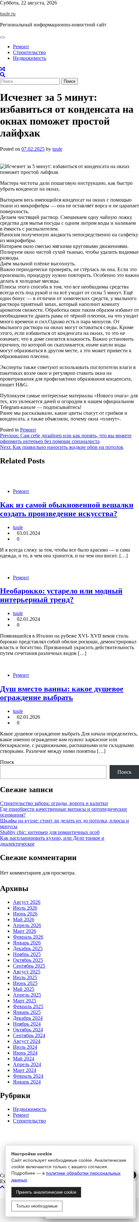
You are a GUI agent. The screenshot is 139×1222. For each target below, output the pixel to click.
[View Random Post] (2, 69)
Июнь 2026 (25, 913)
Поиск (7, 762)
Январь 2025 (27, 1012)
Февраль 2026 (28, 937)
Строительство (29, 52)
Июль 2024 (25, 1047)
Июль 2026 (25, 908)
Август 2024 (26, 1041)
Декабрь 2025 (28, 948)
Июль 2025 (25, 977)
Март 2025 (24, 1000)
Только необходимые (37, 1206)
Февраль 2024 (28, 1076)
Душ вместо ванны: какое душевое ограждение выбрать (61, 693)
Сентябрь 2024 (29, 1035)
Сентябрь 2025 (29, 966)
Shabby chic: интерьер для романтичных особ (50, 832)
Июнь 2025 (25, 983)
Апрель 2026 (27, 925)
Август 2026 (26, 902)
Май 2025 (23, 989)
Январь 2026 (27, 942)
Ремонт (21, 46)
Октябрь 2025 (28, 960)
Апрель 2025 (27, 995)
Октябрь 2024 (28, 1029)
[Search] (2, 75)
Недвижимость (29, 58)
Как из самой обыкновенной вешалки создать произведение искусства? (67, 509)
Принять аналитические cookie (46, 1192)
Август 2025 (26, 971)
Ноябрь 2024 (27, 1024)
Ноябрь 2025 (27, 954)
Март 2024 (24, 1070)
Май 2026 (23, 919)
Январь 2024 (27, 1082)
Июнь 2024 (25, 1053)
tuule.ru (8, 13)
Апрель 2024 (27, 1064)
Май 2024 (23, 1058)
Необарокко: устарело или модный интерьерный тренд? (61, 595)
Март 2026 (24, 931)
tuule (57, 149)
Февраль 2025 (28, 1006)
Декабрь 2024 (28, 1018)
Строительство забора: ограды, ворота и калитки (54, 803)
